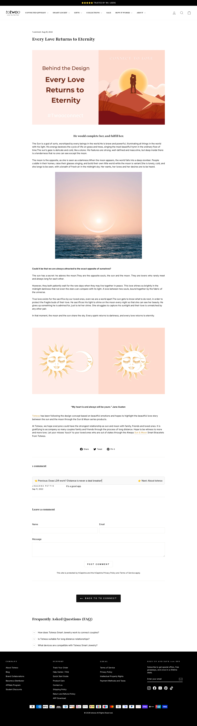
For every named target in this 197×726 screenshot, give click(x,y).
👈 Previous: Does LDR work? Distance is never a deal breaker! (68, 480)
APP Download (59, 698)
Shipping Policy (59, 689)
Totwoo (36, 415)
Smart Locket (60, 13)
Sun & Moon (140, 432)
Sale (108, 13)
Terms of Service (127, 573)
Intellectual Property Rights (111, 676)
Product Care (58, 681)
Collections (93, 13)
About (140, 13)
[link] (13, 13)
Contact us (57, 685)
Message (37, 539)
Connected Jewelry (35, 13)
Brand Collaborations (15, 676)
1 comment (37, 32)
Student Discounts (14, 689)
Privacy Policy (109, 573)
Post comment (98, 564)
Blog (8, 672)
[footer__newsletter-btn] (181, 679)
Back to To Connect (100, 598)
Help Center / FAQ (61, 672)
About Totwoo (12, 668)
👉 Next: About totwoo (150, 480)
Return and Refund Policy (64, 694)
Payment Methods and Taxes (112, 681)
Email (102, 524)
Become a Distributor (15, 681)
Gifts (77, 13)
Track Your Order (60, 668)
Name (35, 524)
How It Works (122, 13)
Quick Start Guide (60, 676)
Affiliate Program (13, 685)
